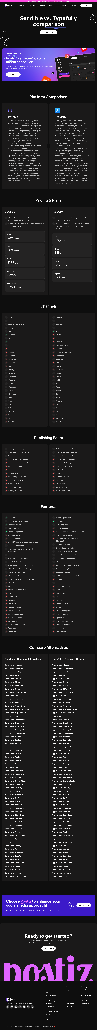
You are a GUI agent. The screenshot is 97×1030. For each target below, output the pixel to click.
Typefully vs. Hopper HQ (62, 747)
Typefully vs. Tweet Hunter (63, 822)
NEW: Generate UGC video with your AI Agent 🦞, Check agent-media (48, 1)
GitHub (68, 993)
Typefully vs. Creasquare (62, 764)
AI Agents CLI (22, 5)
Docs (67, 995)
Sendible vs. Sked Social (14, 723)
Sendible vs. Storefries (14, 771)
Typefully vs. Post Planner (62, 719)
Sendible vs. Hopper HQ (14, 747)
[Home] (8, 5)
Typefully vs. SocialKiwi (61, 784)
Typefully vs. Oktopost (61, 689)
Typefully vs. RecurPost (61, 699)
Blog (57, 5)
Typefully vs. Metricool (61, 736)
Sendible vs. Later (12, 842)
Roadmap (69, 1006)
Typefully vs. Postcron (61, 685)
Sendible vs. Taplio (12, 859)
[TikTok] (32, 1007)
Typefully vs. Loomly (60, 849)
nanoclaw (48, 1014)
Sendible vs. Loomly (13, 846)
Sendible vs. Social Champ (15, 794)
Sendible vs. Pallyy (12, 849)
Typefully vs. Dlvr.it (60, 682)
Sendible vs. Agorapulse (14, 839)
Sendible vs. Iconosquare (15, 733)
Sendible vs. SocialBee (14, 852)
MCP (46, 993)
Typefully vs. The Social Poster (64, 709)
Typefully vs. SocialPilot (62, 863)
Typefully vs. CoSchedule (62, 835)
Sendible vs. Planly (12, 832)
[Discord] (11, 1007)
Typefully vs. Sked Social (62, 723)
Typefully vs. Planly (60, 832)
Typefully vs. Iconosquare (62, 733)
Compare (69, 1001)
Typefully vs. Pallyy (60, 852)
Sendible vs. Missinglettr (14, 730)
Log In (76, 5)
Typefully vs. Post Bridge (62, 825)
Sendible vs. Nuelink (13, 760)
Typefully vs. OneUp (60, 798)
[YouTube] (24, 1007)
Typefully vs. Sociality (61, 788)
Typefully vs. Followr (60, 791)
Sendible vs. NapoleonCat (15, 713)
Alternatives (70, 1003)
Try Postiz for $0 (47, 32)
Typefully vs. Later (59, 846)
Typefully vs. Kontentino (62, 774)
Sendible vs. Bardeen (13, 702)
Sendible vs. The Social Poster (17, 709)
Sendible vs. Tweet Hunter (15, 822)
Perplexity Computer (52, 1011)
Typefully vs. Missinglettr (62, 730)
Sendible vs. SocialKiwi (14, 784)
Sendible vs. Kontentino (14, 774)
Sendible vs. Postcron (14, 685)
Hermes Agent (50, 1009)
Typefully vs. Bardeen (61, 702)
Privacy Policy (85, 998)
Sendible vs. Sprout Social (15, 876)
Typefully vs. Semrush (61, 811)
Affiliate (68, 1011)
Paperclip (48, 1017)
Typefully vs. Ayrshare (61, 818)
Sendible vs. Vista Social (14, 726)
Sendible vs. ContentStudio (16, 781)
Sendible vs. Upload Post (15, 668)
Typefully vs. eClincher (61, 716)
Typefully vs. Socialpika (61, 740)
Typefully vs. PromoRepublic (63, 706)
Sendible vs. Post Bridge (15, 825)
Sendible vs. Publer (12, 757)
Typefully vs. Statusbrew (62, 815)
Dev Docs (32, 5)
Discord (68, 1009)
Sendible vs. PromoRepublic (16, 706)
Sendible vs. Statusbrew (15, 815)
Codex (47, 1019)
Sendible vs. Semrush (13, 811)
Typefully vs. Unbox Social (63, 692)
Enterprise (84, 990)
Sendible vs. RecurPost (14, 699)
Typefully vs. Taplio (60, 859)
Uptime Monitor (86, 1001)
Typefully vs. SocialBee (61, 856)
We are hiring (85, 1003)
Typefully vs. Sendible (61, 839)
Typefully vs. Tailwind (60, 805)
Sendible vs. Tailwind (13, 805)
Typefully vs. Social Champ (63, 794)
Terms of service (86, 995)
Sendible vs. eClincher (14, 716)
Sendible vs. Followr (13, 791)
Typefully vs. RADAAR (61, 754)
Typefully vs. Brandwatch (62, 808)
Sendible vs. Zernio (12, 675)
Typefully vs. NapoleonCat (63, 713)
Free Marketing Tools (52, 1001)
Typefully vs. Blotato (60, 679)
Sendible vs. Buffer (12, 767)
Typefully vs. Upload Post (62, 668)
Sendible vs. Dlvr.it (12, 682)
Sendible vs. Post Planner (15, 719)
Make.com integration (52, 998)
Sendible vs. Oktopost (14, 689)
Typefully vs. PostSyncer (62, 672)
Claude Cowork (50, 1006)
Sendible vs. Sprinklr (13, 801)
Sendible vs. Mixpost (13, 665)
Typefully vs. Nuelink (60, 760)
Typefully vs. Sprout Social (63, 876)
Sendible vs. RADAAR (13, 754)
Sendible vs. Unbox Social (15, 692)
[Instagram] (28, 1007)
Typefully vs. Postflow (61, 750)
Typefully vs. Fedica (60, 696)
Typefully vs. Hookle (60, 743)
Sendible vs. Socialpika (14, 740)
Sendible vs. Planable (13, 828)
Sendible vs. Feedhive (13, 869)
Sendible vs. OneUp (13, 798)
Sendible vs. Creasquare (14, 764)
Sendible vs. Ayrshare (13, 818)
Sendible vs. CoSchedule (15, 835)
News (50, 5)
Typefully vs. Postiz (60, 866)
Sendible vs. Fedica (13, 696)
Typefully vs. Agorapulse (62, 842)
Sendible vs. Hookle (13, 743)
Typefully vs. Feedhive (61, 869)
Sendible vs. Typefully (14, 856)
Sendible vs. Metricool (14, 736)
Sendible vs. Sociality (13, 788)
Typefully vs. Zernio (60, 675)
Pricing (64, 5)
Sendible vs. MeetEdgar (14, 777)
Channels (69, 998)
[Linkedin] (16, 1007)
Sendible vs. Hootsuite (14, 873)
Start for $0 (85, 5)
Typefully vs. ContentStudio (63, 781)
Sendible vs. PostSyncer (15, 672)
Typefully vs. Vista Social (62, 726)
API (46, 990)
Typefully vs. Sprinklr (60, 801)
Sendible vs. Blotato (13, 679)
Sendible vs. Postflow (14, 750)
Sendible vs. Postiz (12, 866)
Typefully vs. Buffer (60, 767)
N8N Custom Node (51, 995)
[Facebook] (20, 1007)
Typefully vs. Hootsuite (61, 873)
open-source (50, 1026)
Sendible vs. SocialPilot (14, 863)
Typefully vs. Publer (60, 757)
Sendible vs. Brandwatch (15, 808)
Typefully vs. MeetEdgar (62, 777)
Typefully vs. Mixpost (61, 665)
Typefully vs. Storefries (61, 771)
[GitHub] (7, 1007)
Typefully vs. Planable (61, 828)
